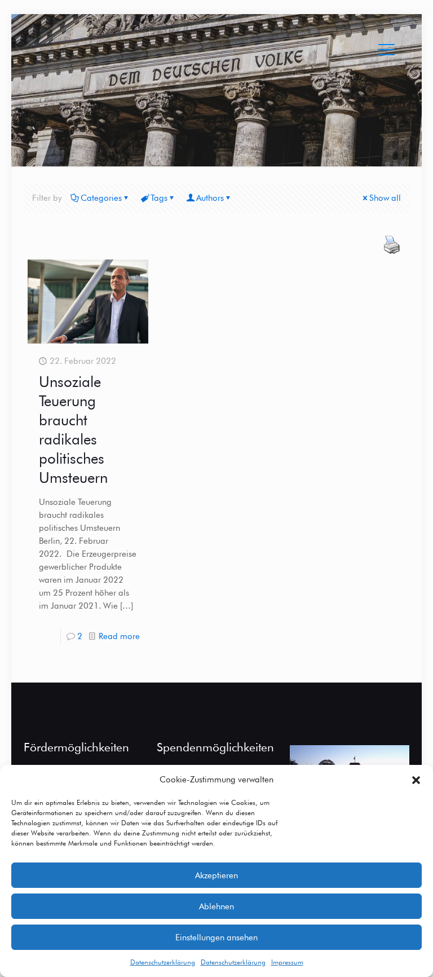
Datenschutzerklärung (162, 962)
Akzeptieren (216, 875)
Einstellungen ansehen (216, 937)
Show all (385, 198)
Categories (101, 198)
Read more (119, 636)
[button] (416, 780)
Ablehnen (216, 906)
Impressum (287, 962)
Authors (210, 198)
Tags (159, 198)
